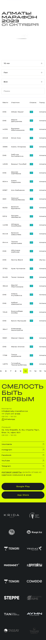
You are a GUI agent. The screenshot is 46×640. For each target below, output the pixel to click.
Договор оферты (12, 472)
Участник (15, 102)
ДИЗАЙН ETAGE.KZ (31, 472)
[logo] (12, 3)
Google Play (23, 486)
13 (40, 371)
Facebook (6, 455)
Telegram (6, 466)
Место (5, 102)
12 (35, 371)
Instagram (7, 450)
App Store (23, 495)
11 (30, 371)
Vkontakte (7, 444)
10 (25, 371)
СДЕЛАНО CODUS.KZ (12, 475)
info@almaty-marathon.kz (15, 411)
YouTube (6, 461)
